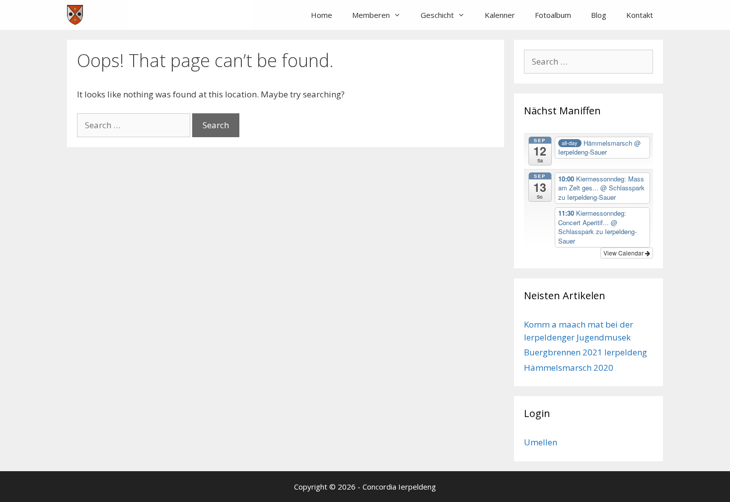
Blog (598, 15)
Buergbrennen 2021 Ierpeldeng (585, 352)
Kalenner (500, 15)
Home (321, 15)
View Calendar (624, 253)
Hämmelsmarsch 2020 (568, 367)
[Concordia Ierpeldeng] (75, 15)
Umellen (540, 442)
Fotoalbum (553, 15)
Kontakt (639, 15)
